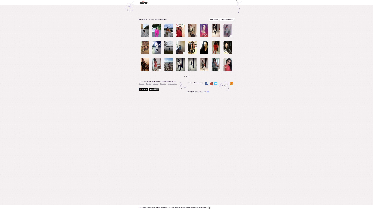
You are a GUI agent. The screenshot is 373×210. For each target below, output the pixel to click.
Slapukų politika (172, 84)
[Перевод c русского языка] (208, 92)
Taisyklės (155, 84)
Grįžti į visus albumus (227, 19)
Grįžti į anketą (214, 19)
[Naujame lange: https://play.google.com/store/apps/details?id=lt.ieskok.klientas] (143, 89)
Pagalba (148, 84)
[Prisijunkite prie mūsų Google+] (211, 83)
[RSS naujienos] (231, 83)
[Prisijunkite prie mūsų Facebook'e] (206, 83)
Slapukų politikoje (201, 207)
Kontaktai (163, 84)
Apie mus (141, 84)
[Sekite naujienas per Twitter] (215, 83)
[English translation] (205, 92)
